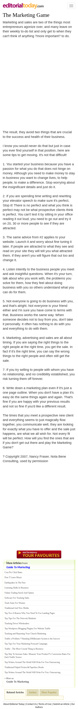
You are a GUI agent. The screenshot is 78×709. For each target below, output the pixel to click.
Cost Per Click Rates (13, 572)
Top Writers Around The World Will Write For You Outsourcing (32, 662)
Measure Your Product (38, 654)
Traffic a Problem (12, 638)
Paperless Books (37, 667)
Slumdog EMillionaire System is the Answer (41, 638)
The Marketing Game (26, 15)
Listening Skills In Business (17, 587)
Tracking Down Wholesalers (17, 623)
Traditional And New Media (17, 608)
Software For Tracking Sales (17, 598)
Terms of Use (44, 704)
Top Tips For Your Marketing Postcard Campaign (26, 643)
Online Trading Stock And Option (19, 593)
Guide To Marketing (18, 567)
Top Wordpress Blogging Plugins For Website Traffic (27, 628)
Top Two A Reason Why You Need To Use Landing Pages (30, 613)
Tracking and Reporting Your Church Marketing (25, 633)
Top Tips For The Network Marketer (20, 618)
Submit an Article (61, 704)
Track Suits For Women (15, 603)
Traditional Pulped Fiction (16, 667)
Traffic (7, 649)
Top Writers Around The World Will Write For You (27, 672)
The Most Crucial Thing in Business (27, 649)
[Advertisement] (39, 82)
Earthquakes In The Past (15, 582)
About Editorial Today (13, 704)
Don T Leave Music (13, 577)
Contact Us (31, 704)
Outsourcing (55, 672)
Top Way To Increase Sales (16, 654)
